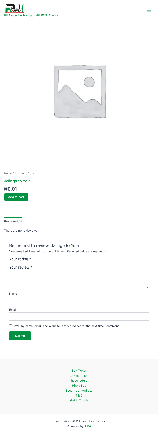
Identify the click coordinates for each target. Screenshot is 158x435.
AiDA (87, 426)
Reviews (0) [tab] (13, 221)
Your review (20, 267)
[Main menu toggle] (149, 10)
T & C (79, 395)
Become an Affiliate (79, 390)
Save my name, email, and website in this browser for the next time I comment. (66, 326)
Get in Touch (79, 400)
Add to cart (16, 197)
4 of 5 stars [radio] (48, 260)
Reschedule (79, 381)
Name (14, 293)
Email (14, 309)
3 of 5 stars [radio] (43, 260)
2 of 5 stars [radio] (39, 260)
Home (8, 173)
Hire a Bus (79, 385)
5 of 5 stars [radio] (52, 260)
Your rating (20, 259)
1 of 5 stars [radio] (35, 260)
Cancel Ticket (79, 376)
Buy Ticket (79, 370)
